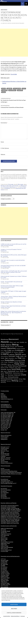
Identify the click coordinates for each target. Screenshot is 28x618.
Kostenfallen (10, 360)
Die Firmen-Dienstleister (6, 490)
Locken (2, 362)
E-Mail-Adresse (5, 148)
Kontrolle (2, 360)
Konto (23, 88)
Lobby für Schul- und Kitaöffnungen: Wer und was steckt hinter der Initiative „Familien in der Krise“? (14, 271)
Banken (3, 345)
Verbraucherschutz (13, 377)
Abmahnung (4, 339)
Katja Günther (17, 88)
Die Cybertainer (4, 427)
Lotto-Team (3, 536)
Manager (5, 362)
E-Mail (9, 350)
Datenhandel (20, 346)
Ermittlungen (19, 350)
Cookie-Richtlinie (6, 616)
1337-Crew (3, 428)
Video (24, 379)
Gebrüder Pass (4, 532)
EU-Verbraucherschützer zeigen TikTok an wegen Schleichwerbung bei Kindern (12, 286)
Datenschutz (11, 348)
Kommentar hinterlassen (18, 23)
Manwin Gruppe (4, 538)
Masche (16, 362)
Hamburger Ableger (5, 421)
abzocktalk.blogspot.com (6, 405)
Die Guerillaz (3, 529)
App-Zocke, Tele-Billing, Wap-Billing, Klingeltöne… (11, 509)
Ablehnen (14, 608)
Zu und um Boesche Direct (6, 550)
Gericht (18, 354)
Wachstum (9, 381)
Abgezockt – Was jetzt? (5, 457)
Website (3, 154)
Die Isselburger (4, 569)
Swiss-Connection (4, 587)
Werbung (15, 381)
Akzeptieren (14, 604)
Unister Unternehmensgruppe (7, 547)
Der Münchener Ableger (6, 416)
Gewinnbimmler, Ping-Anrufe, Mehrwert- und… (10, 515)
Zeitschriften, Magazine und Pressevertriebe (10, 523)
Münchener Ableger (5, 580)
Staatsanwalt (11, 371)
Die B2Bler (3, 565)
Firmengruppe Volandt (5, 531)
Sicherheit (3, 369)
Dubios (5, 350)
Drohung (23, 348)
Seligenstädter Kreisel (5, 543)
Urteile (3, 92)
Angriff (15, 342)
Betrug (3, 88)
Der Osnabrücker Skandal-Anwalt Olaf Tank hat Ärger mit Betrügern (13, 100)
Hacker (22, 356)
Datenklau (3, 348)
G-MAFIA (5, 354)
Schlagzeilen (7, 188)
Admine (9, 23)
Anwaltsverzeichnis (5, 448)
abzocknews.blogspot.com (6, 407)
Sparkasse (20, 90)
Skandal (9, 369)
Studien (2, 373)
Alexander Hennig (4, 560)
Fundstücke (3, 456)
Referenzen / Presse (5, 451)
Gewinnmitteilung (4, 356)
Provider (5, 366)
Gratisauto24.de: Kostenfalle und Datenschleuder (12, 106)
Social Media (16, 369)
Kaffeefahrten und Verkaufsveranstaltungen (10, 516)
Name (2, 142)
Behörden (9, 345)
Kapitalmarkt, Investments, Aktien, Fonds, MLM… (11, 517)
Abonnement (13, 339)
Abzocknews (4, 9)
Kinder (16, 358)
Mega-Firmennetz (4, 579)
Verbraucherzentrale (7, 379)
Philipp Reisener (4, 581)
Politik (16, 364)
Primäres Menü (26, 4)
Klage (20, 358)
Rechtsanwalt (12, 90)
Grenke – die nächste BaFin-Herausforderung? (11, 281)
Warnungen (20, 184)
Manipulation (11, 362)
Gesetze (24, 354)
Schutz (16, 367)
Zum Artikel (14, 74)
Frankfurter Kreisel (5, 423)
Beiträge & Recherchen (5, 459)
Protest (2, 366)
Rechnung (15, 366)
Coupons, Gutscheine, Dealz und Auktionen (10, 512)
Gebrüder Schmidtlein (5, 573)
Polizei (22, 364)
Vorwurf (3, 381)
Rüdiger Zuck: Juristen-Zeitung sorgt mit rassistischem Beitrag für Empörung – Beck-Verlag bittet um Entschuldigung (13, 313)
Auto (26, 342)
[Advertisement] (14, 43)
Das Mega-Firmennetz (5, 417)
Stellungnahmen (4, 439)
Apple (18, 342)
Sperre (5, 371)
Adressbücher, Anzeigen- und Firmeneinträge (10, 508)
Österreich (21, 380)
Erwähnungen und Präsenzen (12, 185)
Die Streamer (3, 495)
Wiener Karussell (4, 548)
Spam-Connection (4, 424)
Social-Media (23, 187)
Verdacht (15, 379)
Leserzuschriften (4, 438)
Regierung (2, 367)
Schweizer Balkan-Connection (7, 542)
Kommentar (4, 122)
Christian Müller (4, 561)
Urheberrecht (16, 375)
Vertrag (20, 379)
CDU (16, 346)
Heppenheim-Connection (6, 533)
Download (18, 348)
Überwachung (3, 382)
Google (17, 356)
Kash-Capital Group (5, 535)
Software (23, 369)
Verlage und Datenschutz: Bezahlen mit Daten (11, 302)
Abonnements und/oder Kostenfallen (8, 507)
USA (2, 377)
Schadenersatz (11, 367)
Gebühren (9, 88)
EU (24, 350)
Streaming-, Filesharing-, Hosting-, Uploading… (10, 520)
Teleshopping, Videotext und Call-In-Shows (9, 521)
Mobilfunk (9, 364)
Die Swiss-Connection (5, 419)
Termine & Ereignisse (5, 455)
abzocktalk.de (4, 396)
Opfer (13, 364)
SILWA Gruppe (4, 544)
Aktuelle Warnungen (5, 453)
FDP (12, 352)
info (14, 412)
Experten (3, 352)
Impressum (22, 616)
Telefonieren (8, 373)
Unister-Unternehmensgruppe (7, 412)
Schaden (6, 367)
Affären (11, 342)
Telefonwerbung (16, 373)
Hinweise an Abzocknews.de (6, 463)
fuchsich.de (3, 395)
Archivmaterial (6, 187)
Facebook (8, 352)
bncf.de (2, 393)
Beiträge (3, 185)
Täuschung (10, 375)
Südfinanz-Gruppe (4, 546)
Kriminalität (18, 360)
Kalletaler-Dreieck (4, 576)
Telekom (21, 373)
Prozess (10, 366)
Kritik (23, 360)
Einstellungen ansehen (14, 612)
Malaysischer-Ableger (5, 577)
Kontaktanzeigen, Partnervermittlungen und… (10, 519)
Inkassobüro (11, 358)
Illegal (6, 358)
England (13, 350)
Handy (2, 358)
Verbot (6, 377)
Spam (2, 371)
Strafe (21, 371)
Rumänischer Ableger (5, 420)
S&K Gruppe (3, 540)
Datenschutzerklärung (15, 616)
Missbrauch (22, 362)
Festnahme (16, 352)
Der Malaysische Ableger (6, 415)
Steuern (17, 371)
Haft (25, 356)
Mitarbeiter (4, 364)
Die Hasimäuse (4, 568)
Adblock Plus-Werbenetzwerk (7, 528)
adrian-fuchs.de (4, 397)
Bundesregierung (5, 346)
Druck (2, 350)
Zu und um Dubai (4, 551)
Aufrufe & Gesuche (4, 436)
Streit (25, 371)
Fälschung (21, 352)
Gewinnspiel (11, 356)
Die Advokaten (4, 488)
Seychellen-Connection (5, 584)
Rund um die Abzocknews (6, 435)
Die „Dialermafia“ (4, 425)
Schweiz (19, 367)
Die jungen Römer (4, 571)
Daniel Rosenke (4, 563)
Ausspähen (22, 342)
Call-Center (12, 346)
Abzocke (5, 341)
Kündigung (4, 90)
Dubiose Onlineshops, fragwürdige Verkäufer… (10, 513)
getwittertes (13, 187)
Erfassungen (11, 184)
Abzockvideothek (4, 461)
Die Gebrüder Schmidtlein (6, 413)
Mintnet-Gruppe (4, 539)
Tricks (6, 375)
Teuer (2, 375)
